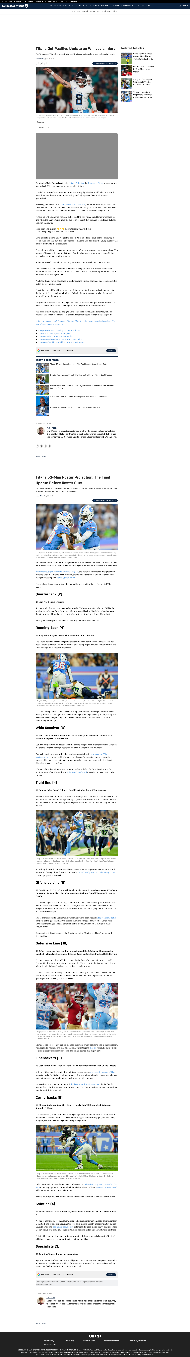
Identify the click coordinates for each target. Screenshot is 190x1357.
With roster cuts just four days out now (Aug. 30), (57, 572)
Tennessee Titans (43, 127)
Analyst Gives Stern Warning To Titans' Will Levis (59, 330)
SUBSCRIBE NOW (71, 2)
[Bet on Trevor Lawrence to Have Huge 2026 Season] (138, 70)
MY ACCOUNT (58, 2)
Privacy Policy (49, 1341)
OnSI (78, 11)
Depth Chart (106, 11)
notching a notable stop (63, 1227)
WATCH (141, 6)
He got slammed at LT (107, 918)
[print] (49, 446)
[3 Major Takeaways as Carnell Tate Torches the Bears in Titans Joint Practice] (138, 83)
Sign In (185, 6)
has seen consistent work (106, 1187)
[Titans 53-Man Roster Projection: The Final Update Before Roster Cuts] (138, 96)
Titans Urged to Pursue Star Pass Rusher (55, 336)
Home (73, 11)
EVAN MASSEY (51, 428)
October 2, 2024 (67, 232)
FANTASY (94, 6)
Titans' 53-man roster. (65, 578)
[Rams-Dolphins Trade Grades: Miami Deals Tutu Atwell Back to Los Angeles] (138, 58)
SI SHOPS (48, 2)
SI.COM (4, 2)
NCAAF (78, 6)
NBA (65, 6)
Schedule (85, 11)
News (44, 457)
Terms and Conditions (111, 1341)
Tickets (114, 11)
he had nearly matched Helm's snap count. (96, 872)
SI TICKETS (29, 2)
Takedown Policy (89, 1341)
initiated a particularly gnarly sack (86, 1084)
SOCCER (57, 6)
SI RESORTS (39, 2)
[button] (105, 6)
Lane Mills (39, 496)
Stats (98, 11)
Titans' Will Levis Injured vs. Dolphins (54, 333)
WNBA (86, 6)
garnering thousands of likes (102, 1072)
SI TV (148, 6)
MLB (71, 6)
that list (93, 1048)
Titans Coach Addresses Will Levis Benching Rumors (61, 342)
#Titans (39, 217)
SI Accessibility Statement (137, 1341)
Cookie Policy (69, 1341)
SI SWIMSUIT (18, 2)
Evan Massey (40, 59)
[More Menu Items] (153, 6)
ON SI (10, 2)
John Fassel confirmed (77, 772)
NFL (50, 6)
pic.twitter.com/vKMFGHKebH (78, 229)
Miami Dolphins (77, 183)
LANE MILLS (50, 1298)
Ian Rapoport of (72, 205)
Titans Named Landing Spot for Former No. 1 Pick (60, 339)
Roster (92, 11)
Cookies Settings (50, 1344)
